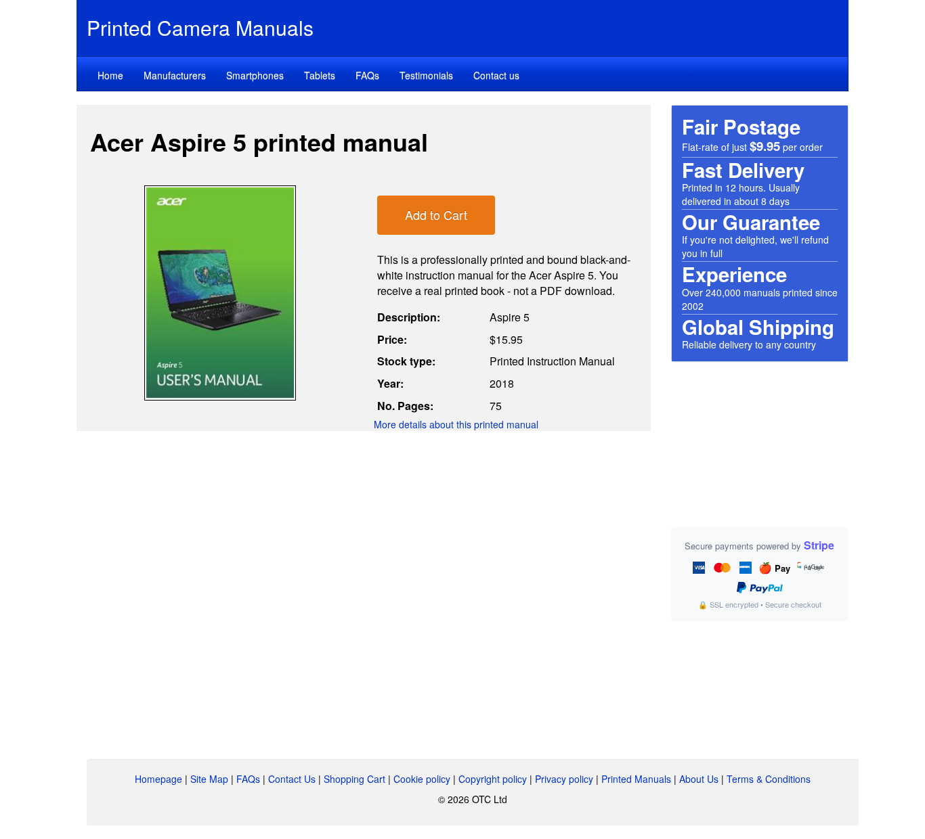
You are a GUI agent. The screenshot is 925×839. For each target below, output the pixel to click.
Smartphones (255, 75)
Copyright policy (492, 779)
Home (110, 75)
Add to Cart (436, 214)
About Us (698, 779)
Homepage (158, 779)
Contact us (496, 75)
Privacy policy (564, 779)
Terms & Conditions (769, 779)
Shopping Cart (354, 779)
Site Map (209, 779)
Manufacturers (175, 75)
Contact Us (292, 779)
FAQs (367, 75)
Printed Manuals (636, 779)
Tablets (319, 75)
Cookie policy (421, 779)
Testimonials (426, 75)
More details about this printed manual (456, 424)
